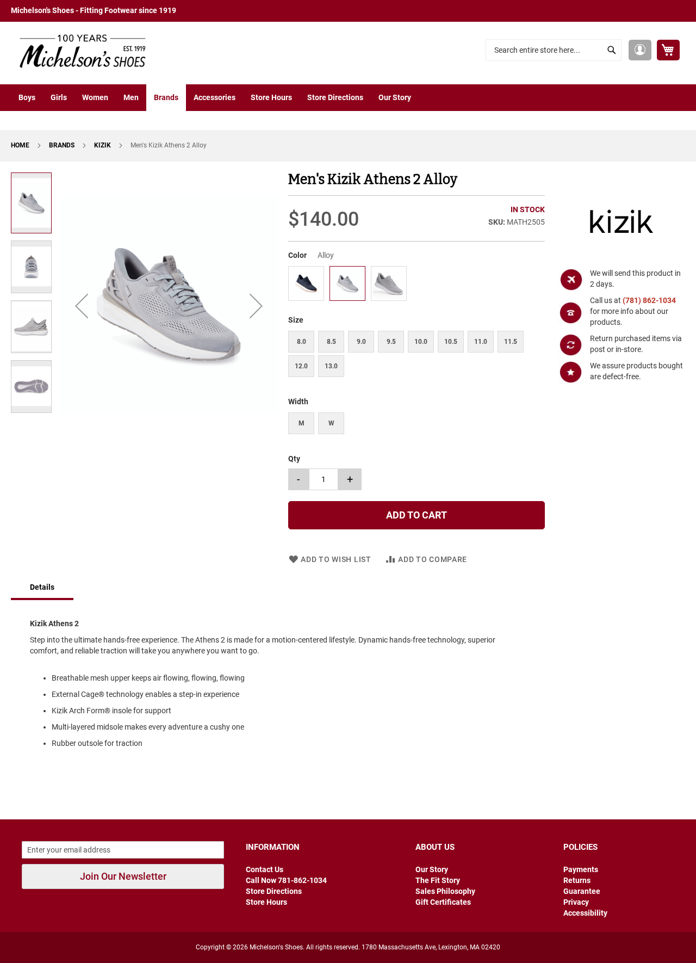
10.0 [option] (420, 341)
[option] (306, 283)
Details (42, 587)
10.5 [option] (450, 341)
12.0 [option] (301, 366)
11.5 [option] (510, 341)
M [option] (301, 423)
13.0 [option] (331, 366)
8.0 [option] (301, 341)
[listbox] (416, 285)
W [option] (331, 423)
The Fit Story (437, 880)
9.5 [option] (391, 341)
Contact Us (264, 869)
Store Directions (274, 891)
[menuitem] (27, 97)
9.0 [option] (361, 341)
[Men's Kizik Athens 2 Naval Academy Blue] (306, 297)
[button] (640, 50)
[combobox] (554, 50)
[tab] (42, 588)
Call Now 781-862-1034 (286, 880)
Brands (62, 145)
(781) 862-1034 (649, 300)
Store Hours (266, 902)
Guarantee (581, 891)
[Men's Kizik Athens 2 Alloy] (347, 297)
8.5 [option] (331, 341)
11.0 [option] (480, 341)
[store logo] (79, 50)
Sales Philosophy (445, 891)
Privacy (576, 902)
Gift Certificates (443, 902)
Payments (580, 869)
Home (21, 145)
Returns (577, 880)
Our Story (431, 869)
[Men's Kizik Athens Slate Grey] (388, 297)
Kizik (103, 145)
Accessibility (585, 913)
